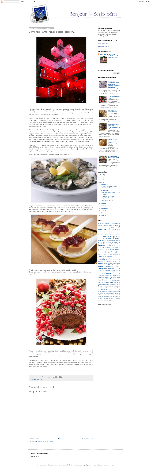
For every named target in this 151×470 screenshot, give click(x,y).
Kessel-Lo (100, 265)
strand (103, 287)
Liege (116, 271)
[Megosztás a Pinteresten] (62, 377)
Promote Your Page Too (103, 46)
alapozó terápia (108, 225)
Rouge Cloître (103, 286)
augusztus (104, 208)
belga (116, 227)
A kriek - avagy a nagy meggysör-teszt (114, 97)
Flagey (113, 244)
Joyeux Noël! (104, 190)
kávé (112, 263)
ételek (109, 242)
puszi (112, 284)
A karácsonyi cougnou (107, 200)
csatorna (100, 238)
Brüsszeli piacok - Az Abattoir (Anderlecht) (113, 157)
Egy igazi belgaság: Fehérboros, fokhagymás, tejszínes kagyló (114, 126)
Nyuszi (116, 279)
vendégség (115, 296)
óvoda (114, 280)
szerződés (109, 291)
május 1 (116, 273)
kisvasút (116, 265)
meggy (99, 277)
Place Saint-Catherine (112, 282)
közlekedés (102, 268)
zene (102, 300)
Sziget (115, 291)
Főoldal (60, 439)
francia (101, 245)
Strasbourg (110, 287)
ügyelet (116, 294)
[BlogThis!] (56, 377)
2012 (101, 182)
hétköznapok (101, 256)
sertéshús (111, 286)
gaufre (116, 247)
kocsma (108, 266)
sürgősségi (117, 287)
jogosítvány (100, 261)
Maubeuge (115, 275)
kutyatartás (107, 270)
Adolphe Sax (108, 223)
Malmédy (100, 275)
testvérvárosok (114, 293)
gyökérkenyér (114, 251)
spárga (117, 286)
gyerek (118, 249)
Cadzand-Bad (101, 234)
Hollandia (100, 258)
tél (119, 291)
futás (112, 245)
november (104, 203)
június (103, 213)
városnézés (107, 296)
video (105, 298)
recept (118, 284)
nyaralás (118, 277)
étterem (116, 242)
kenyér (117, 263)
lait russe (115, 270)
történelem (100, 294)
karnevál (107, 263)
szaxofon (115, 289)
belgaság (102, 229)
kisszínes (101, 266)
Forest (118, 244)
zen (98, 300)
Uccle (106, 294)
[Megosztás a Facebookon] (60, 377)
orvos (109, 280)
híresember (110, 256)
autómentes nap (108, 227)
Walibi (117, 298)
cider (114, 234)
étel (35, 379)
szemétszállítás (101, 291)
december (104, 184)
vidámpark (100, 298)
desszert (108, 238)
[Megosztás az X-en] (58, 377)
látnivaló (109, 272)
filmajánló (106, 244)
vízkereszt (111, 298)
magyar (108, 273)
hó (117, 256)
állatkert (99, 227)
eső (98, 242)
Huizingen (106, 258)
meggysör (105, 277)
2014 (101, 177)
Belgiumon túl (114, 229)
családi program (110, 237)
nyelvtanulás (108, 279)
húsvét (112, 258)
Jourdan (109, 261)
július (102, 210)
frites (108, 245)
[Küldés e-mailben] (54, 377)
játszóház (110, 259)
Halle (106, 252)
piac (103, 282)
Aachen (99, 223)
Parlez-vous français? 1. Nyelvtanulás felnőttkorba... (109, 197)
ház (105, 254)
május (103, 215)
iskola (103, 259)
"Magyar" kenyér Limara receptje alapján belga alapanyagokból (112, 142)
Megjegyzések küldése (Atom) (44, 442)
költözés (118, 266)
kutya (101, 270)
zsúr (112, 300)
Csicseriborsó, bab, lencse (107, 54)
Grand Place (110, 249)
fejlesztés (100, 244)
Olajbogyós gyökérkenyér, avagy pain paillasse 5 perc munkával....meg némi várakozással (114, 84)
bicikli (107, 231)
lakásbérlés (100, 271)
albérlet (116, 225)
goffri (103, 249)
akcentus (100, 225)
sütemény (104, 289)
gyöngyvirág (100, 252)
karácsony (39, 379)
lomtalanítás (100, 273)
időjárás (118, 258)
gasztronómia (106, 247)
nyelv (100, 279)
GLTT (99, 249)
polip (108, 284)
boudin (99, 233)
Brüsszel (107, 233)
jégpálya (117, 259)
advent (116, 223)
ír (99, 259)
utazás (111, 294)
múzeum (112, 277)
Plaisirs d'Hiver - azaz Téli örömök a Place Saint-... (110, 187)
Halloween (112, 252)
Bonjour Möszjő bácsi (103, 43)
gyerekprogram (104, 251)
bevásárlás (100, 231)
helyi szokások (114, 254)
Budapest (115, 233)
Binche (112, 231)
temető (101, 293)
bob (117, 231)
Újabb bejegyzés (34, 439)
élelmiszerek (115, 240)
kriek (119, 268)
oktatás (99, 280)
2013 (101, 179)
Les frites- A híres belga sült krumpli (112, 111)
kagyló (116, 261)
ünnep (99, 296)
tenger (107, 293)
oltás (105, 280)
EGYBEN (107, 240)
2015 (101, 175)
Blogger (112, 465)
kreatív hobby (111, 268)
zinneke (107, 300)
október (103, 206)
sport (99, 287)
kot (113, 266)
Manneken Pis (107, 275)
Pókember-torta (101, 284)
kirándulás (108, 265)
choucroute (108, 234)
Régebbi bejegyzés (87, 439)
